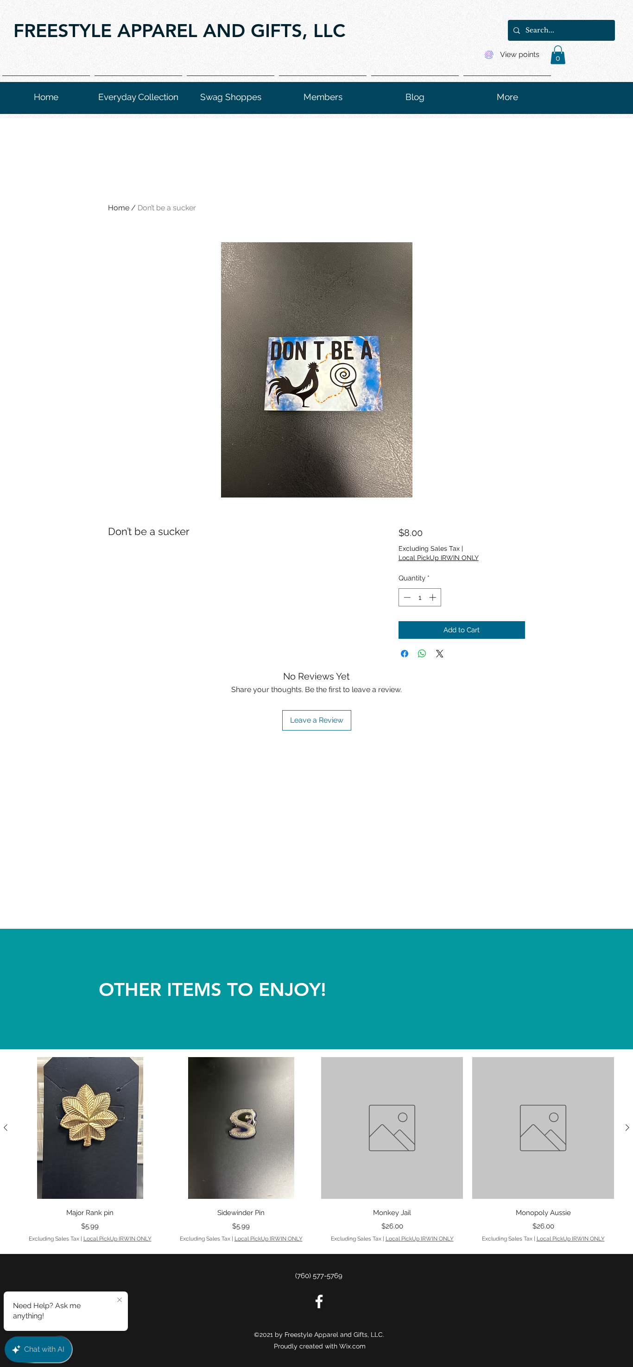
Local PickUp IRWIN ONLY (439, 557)
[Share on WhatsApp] (422, 653)
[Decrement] (406, 597)
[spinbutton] (419, 597)
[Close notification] (119, 1300)
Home (118, 207)
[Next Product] (627, 1127)
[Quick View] (90, 1128)
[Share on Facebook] (404, 653)
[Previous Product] (5, 1127)
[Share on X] (439, 653)
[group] (316, 1150)
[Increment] (433, 597)
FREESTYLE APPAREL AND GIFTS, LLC (179, 30)
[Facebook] (319, 1301)
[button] (558, 54)
